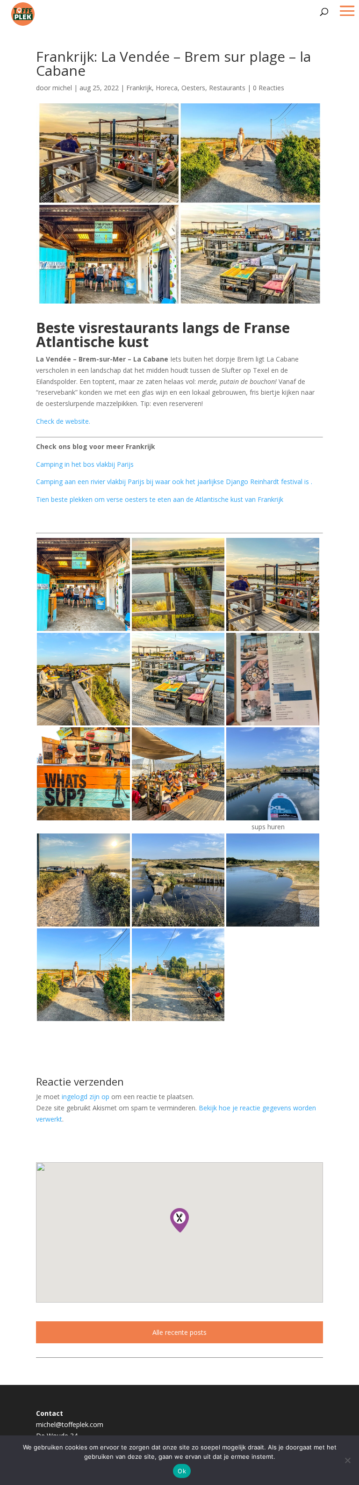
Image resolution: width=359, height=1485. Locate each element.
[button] (179, 1220)
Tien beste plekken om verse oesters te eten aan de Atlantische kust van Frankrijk (159, 499)
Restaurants (227, 87)
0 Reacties (268, 87)
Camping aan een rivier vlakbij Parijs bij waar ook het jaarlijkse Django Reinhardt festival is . (174, 481)
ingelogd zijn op (85, 1096)
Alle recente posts (179, 1332)
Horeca (167, 87)
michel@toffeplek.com (69, 1424)
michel (62, 87)
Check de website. (63, 421)
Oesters (193, 87)
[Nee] (347, 1460)
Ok (182, 1471)
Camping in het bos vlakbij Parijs (85, 464)
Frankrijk (139, 87)
